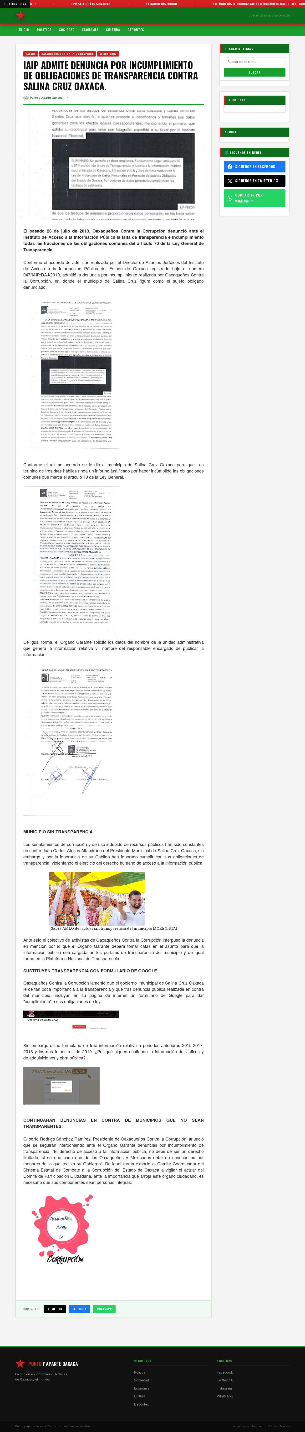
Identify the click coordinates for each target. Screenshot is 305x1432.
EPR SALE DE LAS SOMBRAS (69, 3)
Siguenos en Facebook (255, 166)
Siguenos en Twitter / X (256, 180)
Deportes (136, 29)
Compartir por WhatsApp (249, 197)
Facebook (80, 1309)
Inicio (24, 29)
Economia (90, 29)
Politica (44, 29)
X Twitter (54, 1309)
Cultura (113, 29)
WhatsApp (104, 1309)
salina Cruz (108, 54)
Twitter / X (225, 1380)
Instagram (224, 1388)
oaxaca (30, 54)
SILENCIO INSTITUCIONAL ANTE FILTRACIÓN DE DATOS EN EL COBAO (239, 3)
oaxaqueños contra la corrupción (67, 54)
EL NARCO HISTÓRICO (140, 3)
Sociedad (67, 29)
